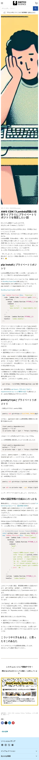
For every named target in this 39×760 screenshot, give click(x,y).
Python (23, 713)
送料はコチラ (31, 12)
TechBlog (28, 713)
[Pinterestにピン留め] (13, 722)
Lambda (17, 713)
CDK (13, 713)
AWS (9, 713)
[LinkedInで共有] (9, 722)
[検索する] (35, 8)
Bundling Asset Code (9, 281)
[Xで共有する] (6, 722)
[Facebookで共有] (2, 722)
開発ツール (6, 714)
